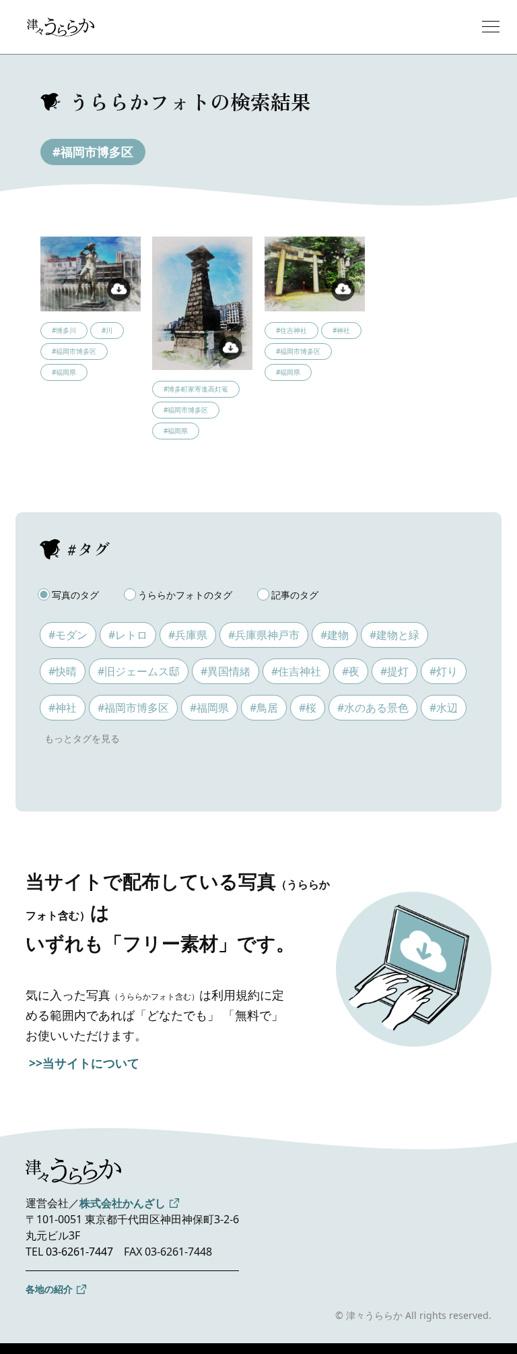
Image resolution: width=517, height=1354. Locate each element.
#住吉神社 (296, 671)
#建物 (334, 634)
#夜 (350, 671)
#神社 (62, 707)
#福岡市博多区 (93, 152)
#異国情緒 (225, 671)
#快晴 (62, 671)
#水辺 (443, 707)
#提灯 (394, 671)
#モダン (68, 634)
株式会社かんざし (122, 1203)
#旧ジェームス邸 (139, 671)
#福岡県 (209, 707)
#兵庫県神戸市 (264, 634)
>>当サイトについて (84, 1063)
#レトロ (127, 634)
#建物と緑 (394, 634)
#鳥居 (264, 707)
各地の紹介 (49, 1289)
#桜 (307, 707)
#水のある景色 (373, 707)
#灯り (443, 671)
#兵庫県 (187, 634)
